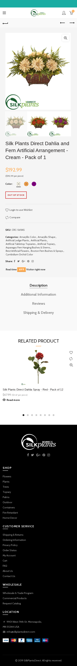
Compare (14, 217)
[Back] (5, 23)
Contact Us (9, 576)
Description (38, 285)
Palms (6, 497)
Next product (71, 23)
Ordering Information (14, 540)
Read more (13, 400)
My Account (9, 555)
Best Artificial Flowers (17, 250)
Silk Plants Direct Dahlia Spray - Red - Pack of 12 (33, 389)
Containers (9, 507)
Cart (5, 560)
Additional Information (38, 294)
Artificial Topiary (46, 244)
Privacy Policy (10, 545)
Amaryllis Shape (46, 237)
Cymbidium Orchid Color (19, 254)
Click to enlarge (65, 38)
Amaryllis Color (28, 237)
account (64, 13)
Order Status (10, 550)
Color (8, 183)
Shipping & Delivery (38, 312)
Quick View (71, 365)
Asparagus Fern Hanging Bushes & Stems (28, 247)
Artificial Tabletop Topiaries (21, 244)
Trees (6, 486)
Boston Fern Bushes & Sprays (47, 250)
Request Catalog (12, 603)
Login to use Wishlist (20, 209)
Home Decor (10, 517)
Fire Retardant (10, 512)
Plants (6, 481)
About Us (8, 571)
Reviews (38, 303)
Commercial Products (15, 598)
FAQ (5, 565)
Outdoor (7, 502)
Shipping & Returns (13, 534)
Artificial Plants (39, 240)
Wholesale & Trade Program (18, 593)
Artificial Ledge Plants (17, 240)
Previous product (62, 23)
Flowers (7, 476)
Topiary (7, 492)
